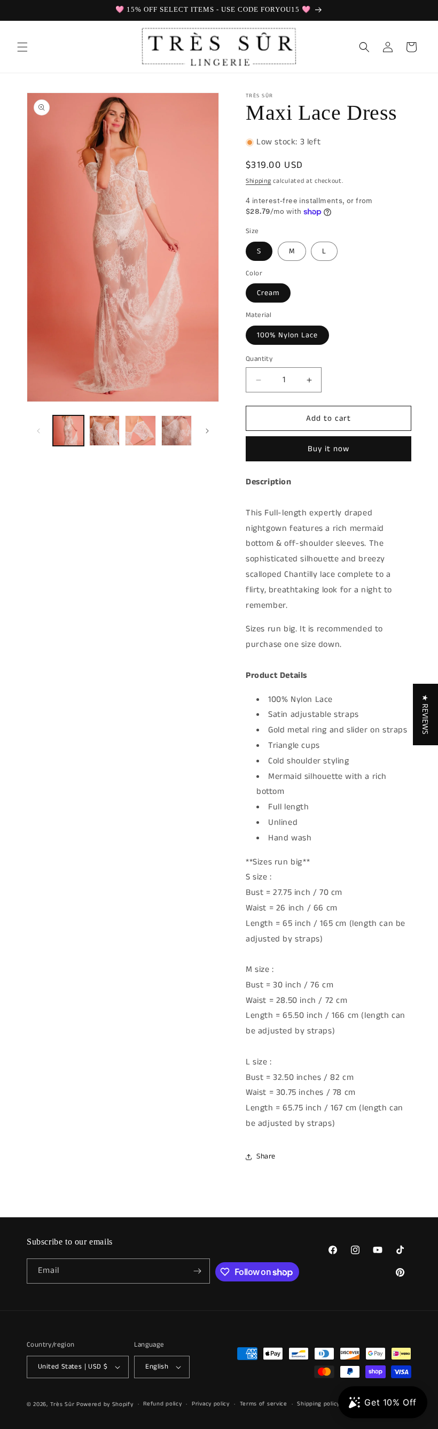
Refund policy (162, 1404)
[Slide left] (38, 431)
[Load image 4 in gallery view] (176, 430)
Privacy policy (211, 1404)
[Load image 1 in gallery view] (68, 430)
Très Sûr (63, 1404)
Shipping (258, 181)
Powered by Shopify (105, 1404)
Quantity (259, 359)
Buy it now (328, 448)
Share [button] (266, 1156)
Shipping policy (318, 1404)
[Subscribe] (197, 1271)
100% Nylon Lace (287, 335)
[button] (22, 47)
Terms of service (263, 1404)
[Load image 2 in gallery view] (104, 430)
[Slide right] (207, 431)
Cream (268, 293)
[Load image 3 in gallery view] (140, 430)
